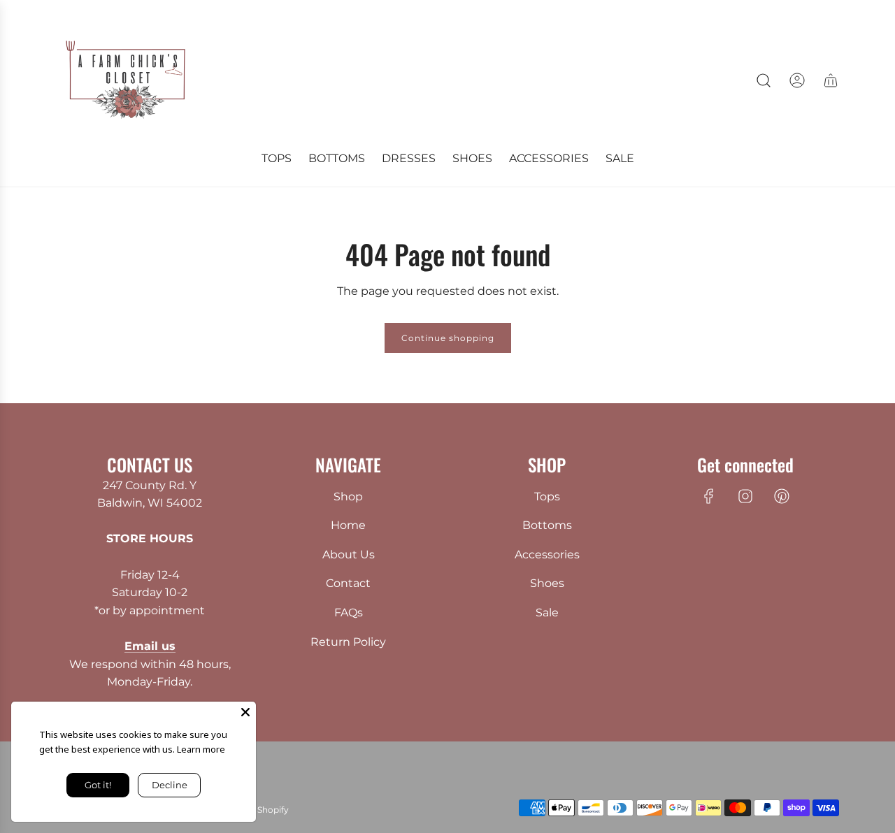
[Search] (763, 80)
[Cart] (830, 80)
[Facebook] (709, 496)
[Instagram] (745, 496)
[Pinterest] (782, 496)
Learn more (201, 749)
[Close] (245, 712)
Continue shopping (447, 338)
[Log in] (797, 80)
